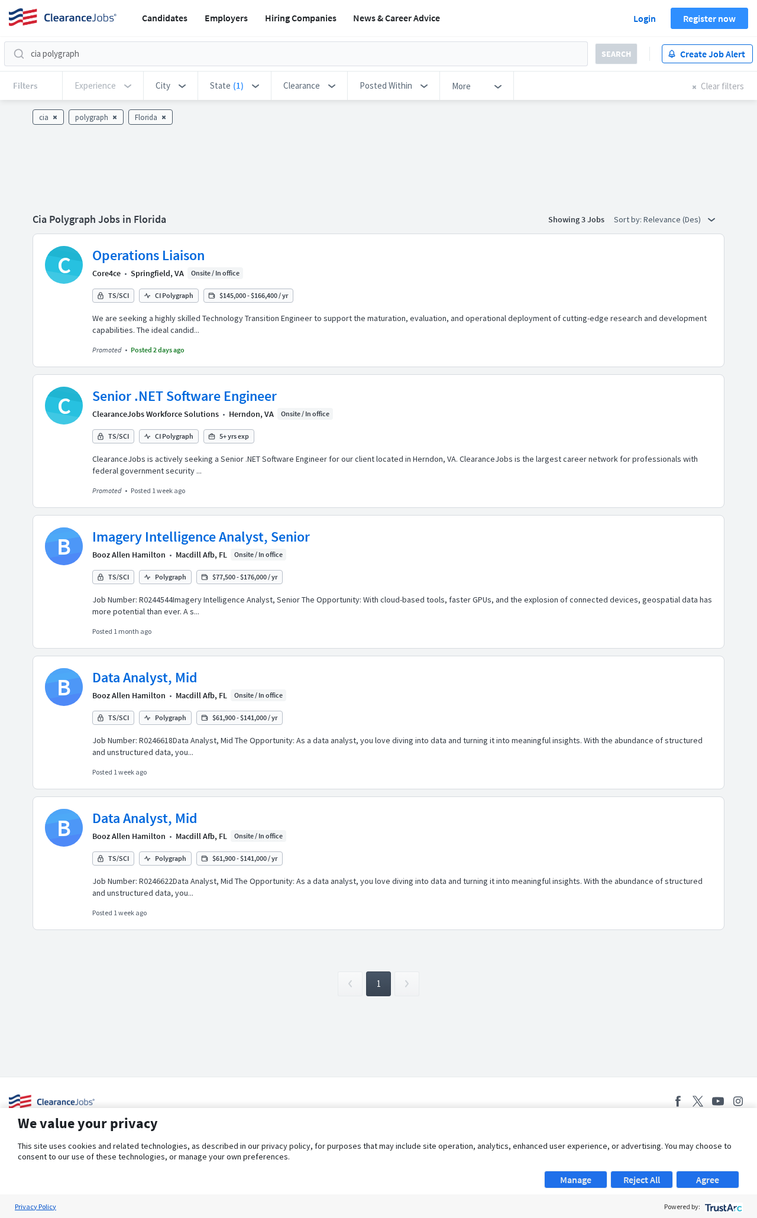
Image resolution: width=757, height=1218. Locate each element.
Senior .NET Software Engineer (184, 396)
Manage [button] (575, 1179)
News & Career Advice (396, 18)
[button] (171, 86)
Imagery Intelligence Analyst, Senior (201, 536)
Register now (709, 18)
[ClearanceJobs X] (698, 1101)
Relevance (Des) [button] (673, 219)
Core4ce (106, 273)
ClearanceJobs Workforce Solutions (155, 414)
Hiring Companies (301, 18)
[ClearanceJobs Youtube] (718, 1101)
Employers (226, 18)
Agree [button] (707, 1179)
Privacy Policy (35, 1206)
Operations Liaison (148, 255)
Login (644, 18)
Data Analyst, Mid (145, 677)
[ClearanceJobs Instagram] (738, 1101)
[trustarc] (722, 1206)
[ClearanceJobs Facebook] (678, 1101)
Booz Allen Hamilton (129, 554)
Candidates (164, 18)
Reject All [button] (641, 1179)
